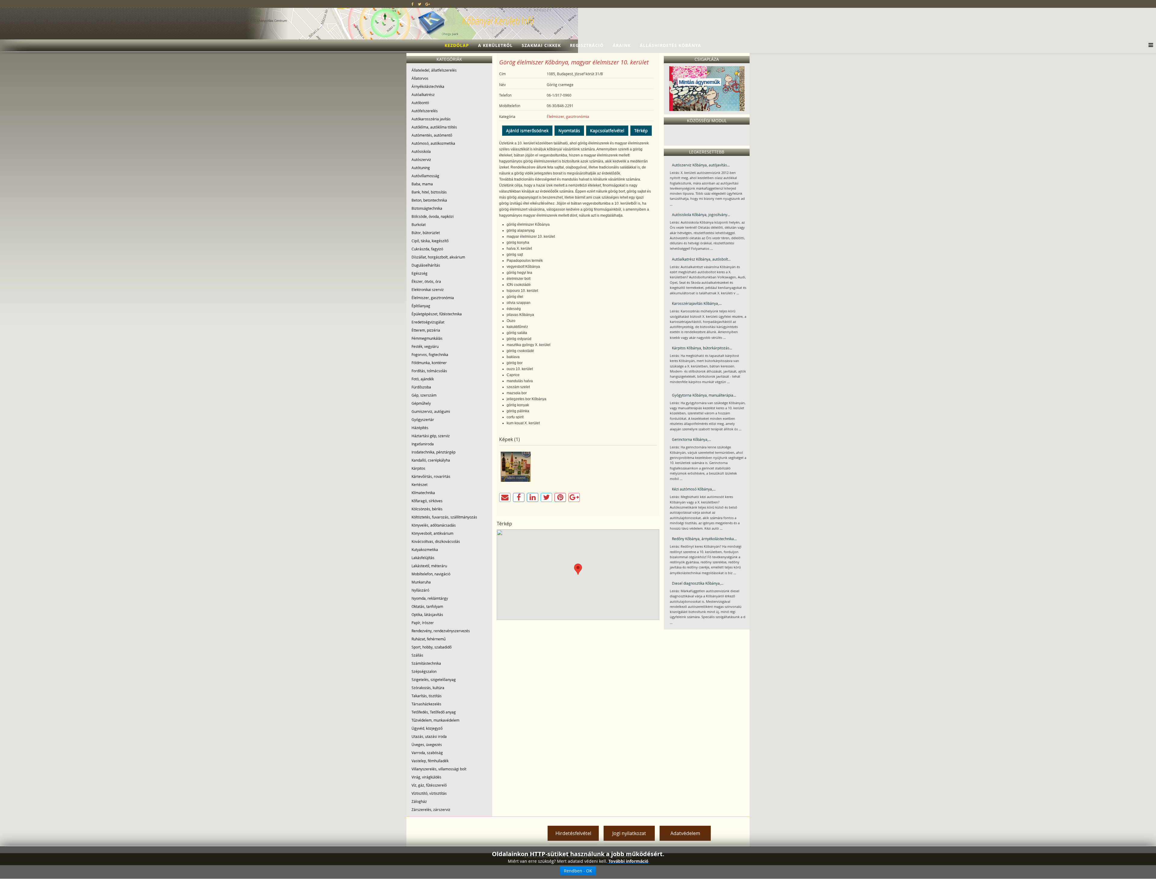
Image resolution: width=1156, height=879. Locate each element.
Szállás (417, 655)
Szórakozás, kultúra (428, 687)
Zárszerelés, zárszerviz (431, 809)
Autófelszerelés (425, 110)
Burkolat (419, 224)
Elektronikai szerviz (428, 289)
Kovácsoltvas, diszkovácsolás (436, 541)
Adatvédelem (685, 833)
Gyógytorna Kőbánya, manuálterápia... (704, 395)
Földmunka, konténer (429, 362)
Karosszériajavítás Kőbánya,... (697, 303)
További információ (628, 861)
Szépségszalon (424, 671)
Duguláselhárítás (426, 265)
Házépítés (420, 427)
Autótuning (421, 167)
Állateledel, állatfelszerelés (434, 70)
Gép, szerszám (424, 395)
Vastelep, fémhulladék (430, 760)
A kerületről (495, 45)
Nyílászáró (420, 590)
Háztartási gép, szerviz (431, 435)
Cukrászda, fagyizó (427, 248)
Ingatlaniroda (423, 443)
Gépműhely (421, 403)
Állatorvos (420, 78)
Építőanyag (421, 305)
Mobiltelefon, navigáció (431, 573)
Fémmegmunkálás (427, 338)
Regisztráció (587, 45)
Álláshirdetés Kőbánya (670, 45)
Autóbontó (420, 102)
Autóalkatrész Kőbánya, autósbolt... (701, 259)
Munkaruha (421, 582)
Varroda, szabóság (427, 752)
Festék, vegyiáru (425, 346)
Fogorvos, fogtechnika (430, 354)
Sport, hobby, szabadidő (432, 647)
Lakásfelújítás (423, 557)
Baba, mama (422, 183)
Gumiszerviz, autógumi (431, 411)
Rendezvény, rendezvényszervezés (441, 630)
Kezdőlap (457, 45)
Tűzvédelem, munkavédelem (435, 720)
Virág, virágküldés (426, 777)
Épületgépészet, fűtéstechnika (437, 313)
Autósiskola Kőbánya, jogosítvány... (701, 214)
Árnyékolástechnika (428, 86)
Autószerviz (421, 159)
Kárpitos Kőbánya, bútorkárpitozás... (702, 347)
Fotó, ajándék (423, 378)
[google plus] (427, 4)
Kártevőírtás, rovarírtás (431, 476)
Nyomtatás (569, 130)
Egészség (419, 273)
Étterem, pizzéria (426, 330)
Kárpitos (418, 468)
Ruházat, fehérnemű (429, 638)
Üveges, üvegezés (427, 744)
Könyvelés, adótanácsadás (434, 525)
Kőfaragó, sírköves (427, 500)
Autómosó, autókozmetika (433, 143)
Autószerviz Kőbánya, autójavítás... (701, 164)
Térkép (641, 130)
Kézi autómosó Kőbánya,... (694, 489)
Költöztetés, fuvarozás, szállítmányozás (444, 517)
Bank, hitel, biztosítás (429, 192)
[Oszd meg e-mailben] (505, 497)
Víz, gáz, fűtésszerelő (429, 785)
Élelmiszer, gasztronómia (433, 297)
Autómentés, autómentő (432, 135)
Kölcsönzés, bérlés (427, 508)
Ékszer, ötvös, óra (426, 281)
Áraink (622, 45)
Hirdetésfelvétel (573, 833)
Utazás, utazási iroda (429, 736)
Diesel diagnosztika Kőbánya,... (697, 583)
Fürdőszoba (421, 387)
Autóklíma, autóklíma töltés (434, 127)
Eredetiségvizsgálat (428, 322)
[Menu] (1149, 45)
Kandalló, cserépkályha (431, 460)
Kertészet (419, 484)
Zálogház (419, 801)
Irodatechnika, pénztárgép (433, 452)
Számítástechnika (426, 663)
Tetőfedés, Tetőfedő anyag (434, 712)
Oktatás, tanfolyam (427, 606)
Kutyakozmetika (425, 549)
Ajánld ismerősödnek (527, 130)
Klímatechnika (423, 492)
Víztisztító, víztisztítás (429, 793)
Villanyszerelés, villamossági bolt (439, 768)
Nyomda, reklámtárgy (430, 598)
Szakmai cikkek (541, 45)
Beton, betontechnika (429, 200)
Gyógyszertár (423, 419)
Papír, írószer (423, 622)
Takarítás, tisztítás (427, 695)
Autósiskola (421, 151)
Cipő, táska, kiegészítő (430, 240)
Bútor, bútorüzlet (426, 232)
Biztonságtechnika (427, 208)
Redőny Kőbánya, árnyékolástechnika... (704, 538)
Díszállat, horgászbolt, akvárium (438, 257)
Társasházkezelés (426, 703)
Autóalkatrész (423, 94)
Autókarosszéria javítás (431, 118)
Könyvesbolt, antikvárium (432, 533)
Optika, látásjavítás (427, 614)
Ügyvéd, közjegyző (427, 728)
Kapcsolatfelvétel (607, 130)
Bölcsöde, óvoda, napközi (433, 216)
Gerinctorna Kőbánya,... (691, 439)
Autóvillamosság (425, 175)
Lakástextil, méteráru (429, 565)
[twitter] (419, 4)
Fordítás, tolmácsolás (429, 370)
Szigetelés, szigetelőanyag (434, 679)
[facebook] (413, 4)
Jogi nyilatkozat (629, 833)
